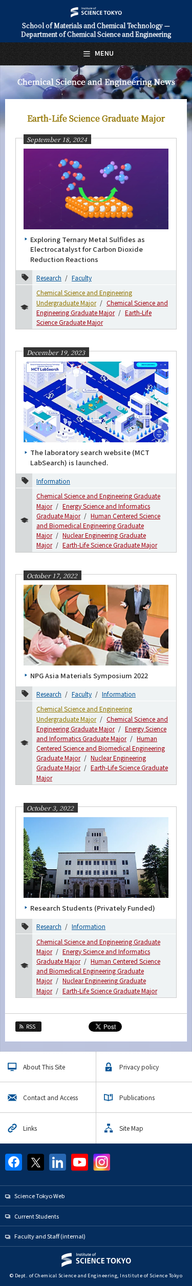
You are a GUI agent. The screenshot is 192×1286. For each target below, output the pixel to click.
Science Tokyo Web (39, 1196)
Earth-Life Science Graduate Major (109, 544)
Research (48, 277)
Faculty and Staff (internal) (50, 1236)
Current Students (36, 1216)
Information (53, 481)
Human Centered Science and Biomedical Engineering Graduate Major (98, 525)
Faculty (82, 277)
